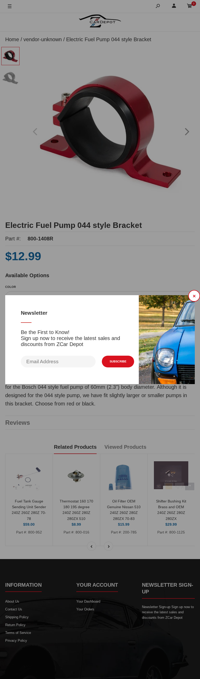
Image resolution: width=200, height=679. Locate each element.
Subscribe (118, 361)
